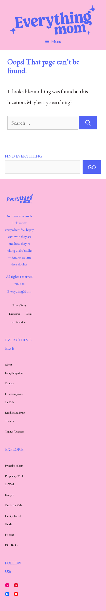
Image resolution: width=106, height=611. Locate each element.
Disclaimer (14, 313)
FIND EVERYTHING (23, 156)
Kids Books (11, 545)
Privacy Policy (19, 305)
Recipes (9, 495)
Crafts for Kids (13, 505)
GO (92, 167)
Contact (9, 383)
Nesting (9, 535)
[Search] (88, 122)
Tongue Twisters (14, 432)
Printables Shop (14, 466)
